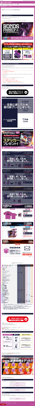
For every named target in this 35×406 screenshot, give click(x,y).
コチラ (9, 394)
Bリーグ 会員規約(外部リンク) (17, 383)
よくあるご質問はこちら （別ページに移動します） (17, 390)
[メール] (32, 2)
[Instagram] (28, 2)
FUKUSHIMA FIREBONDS (7, 2)
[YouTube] (31, 2)
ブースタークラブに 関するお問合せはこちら (17, 398)
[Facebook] (27, 2)
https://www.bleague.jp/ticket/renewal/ (6, 88)
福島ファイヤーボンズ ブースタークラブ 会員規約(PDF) (17, 385)
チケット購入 (3, 404)
